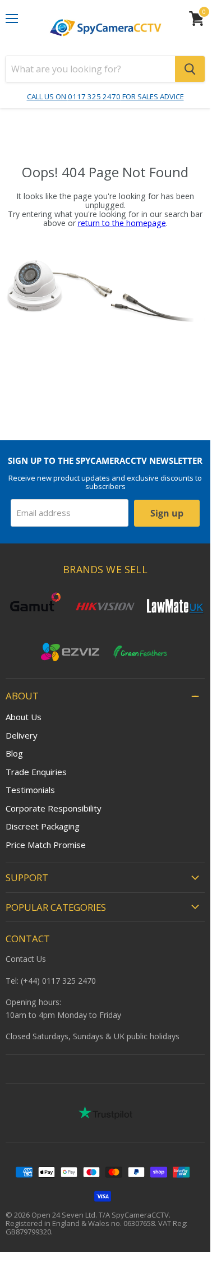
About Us (24, 716)
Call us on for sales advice (105, 96)
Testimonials (30, 789)
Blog (14, 753)
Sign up (166, 513)
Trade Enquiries (36, 771)
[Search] (190, 69)
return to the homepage (122, 223)
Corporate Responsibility (54, 808)
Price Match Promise (46, 844)
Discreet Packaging (43, 826)
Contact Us (26, 958)
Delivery (22, 735)
